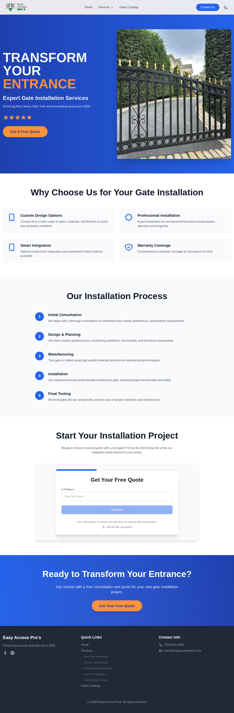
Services (86, 650)
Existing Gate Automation (98, 668)
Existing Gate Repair (96, 679)
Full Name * (68, 489)
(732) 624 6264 (174, 644)
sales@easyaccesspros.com (182, 650)
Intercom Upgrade (94, 674)
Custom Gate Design (96, 662)
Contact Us (208, 7)
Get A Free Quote (25, 132)
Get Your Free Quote (117, 606)
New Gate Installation (96, 656)
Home (89, 7)
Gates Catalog (129, 7)
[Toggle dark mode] (226, 7)
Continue (117, 509)
